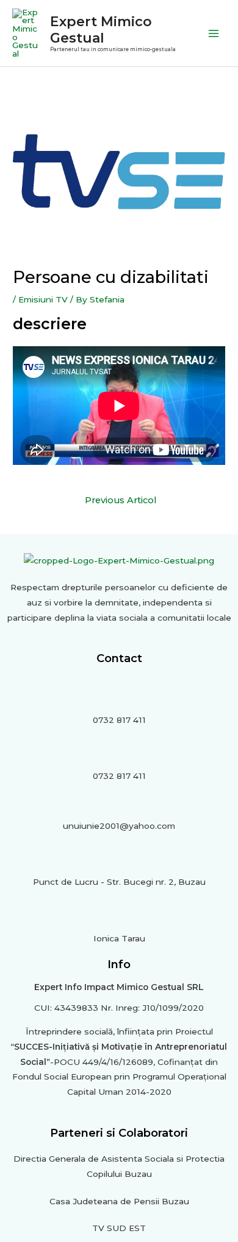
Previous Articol (120, 500)
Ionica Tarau (119, 938)
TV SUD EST (119, 1228)
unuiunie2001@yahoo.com (119, 826)
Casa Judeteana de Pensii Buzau (119, 1201)
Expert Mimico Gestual (101, 29)
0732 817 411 (119, 720)
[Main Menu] (213, 33)
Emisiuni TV (43, 299)
